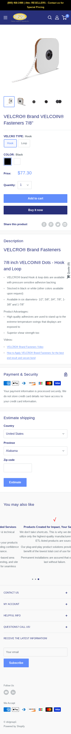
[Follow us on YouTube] (6, 692)
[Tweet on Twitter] (57, 224)
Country (9, 425)
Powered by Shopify (14, 726)
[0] (64, 17)
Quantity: (9, 185)
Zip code (9, 459)
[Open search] (50, 18)
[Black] (7, 161)
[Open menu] (5, 17)
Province (9, 442)
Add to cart (35, 198)
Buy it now (35, 210)
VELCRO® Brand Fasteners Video (25, 347)
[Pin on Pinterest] (51, 224)
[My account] (57, 18)
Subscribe (16, 662)
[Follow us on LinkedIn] (13, 692)
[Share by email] (64, 224)
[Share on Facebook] (44, 224)
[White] (17, 161)
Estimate (15, 482)
